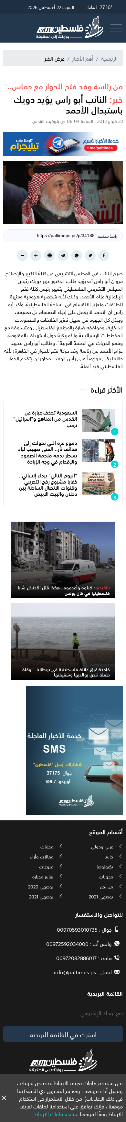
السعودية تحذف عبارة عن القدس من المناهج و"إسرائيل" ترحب (45, 418)
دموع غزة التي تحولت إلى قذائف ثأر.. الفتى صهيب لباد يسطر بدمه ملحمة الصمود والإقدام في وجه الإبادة (47, 451)
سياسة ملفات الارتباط (56, 1113)
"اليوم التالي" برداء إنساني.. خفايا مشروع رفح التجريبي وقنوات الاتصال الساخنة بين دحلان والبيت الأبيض (48, 484)
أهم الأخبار (82, 58)
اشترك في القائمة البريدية (63, 1033)
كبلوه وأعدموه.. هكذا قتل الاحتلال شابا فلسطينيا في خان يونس (64, 590)
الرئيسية (109, 58)
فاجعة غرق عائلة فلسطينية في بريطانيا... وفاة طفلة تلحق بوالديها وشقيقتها (66, 672)
